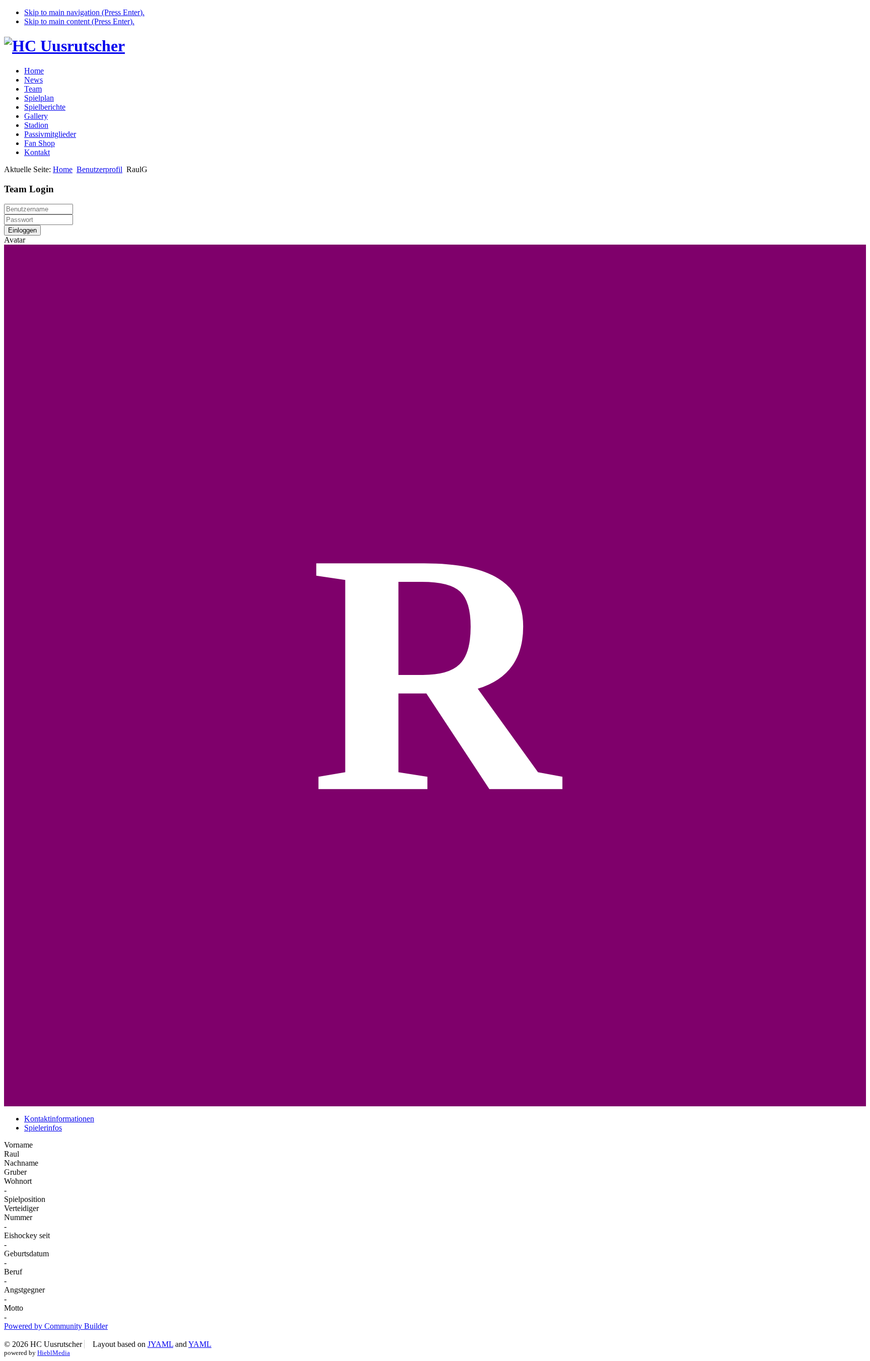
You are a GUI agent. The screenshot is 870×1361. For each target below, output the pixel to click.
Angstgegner (24, 1290)
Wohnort (18, 1181)
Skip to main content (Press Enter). (79, 21)
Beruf (13, 1271)
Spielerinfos (43, 1127)
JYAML (160, 1344)
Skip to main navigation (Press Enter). (84, 12)
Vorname (18, 1145)
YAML (199, 1344)
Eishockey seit (27, 1235)
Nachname (21, 1163)
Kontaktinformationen (59, 1118)
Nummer (18, 1217)
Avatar (14, 240)
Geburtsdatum (26, 1253)
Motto (13, 1308)
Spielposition (24, 1199)
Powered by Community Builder (56, 1326)
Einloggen (22, 230)
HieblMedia (53, 1352)
